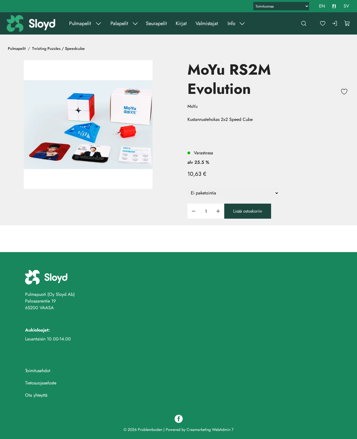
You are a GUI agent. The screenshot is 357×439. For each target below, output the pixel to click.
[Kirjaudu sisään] (335, 23)
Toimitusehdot (37, 370)
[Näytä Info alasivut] (242, 23)
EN (322, 6)
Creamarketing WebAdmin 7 (210, 429)
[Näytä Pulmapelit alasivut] (98, 23)
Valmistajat (207, 23)
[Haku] (304, 23)
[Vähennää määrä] (193, 211)
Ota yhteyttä (36, 395)
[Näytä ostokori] (347, 23)
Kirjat (181, 23)
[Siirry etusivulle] (32, 23)
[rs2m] (88, 124)
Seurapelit (156, 23)
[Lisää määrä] (218, 211)
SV (346, 6)
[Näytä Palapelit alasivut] (135, 23)
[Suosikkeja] (323, 23)
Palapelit (119, 23)
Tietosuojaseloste (40, 383)
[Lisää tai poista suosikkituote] (344, 92)
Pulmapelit (80, 23)
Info (231, 23)
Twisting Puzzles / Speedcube (58, 48)
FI (334, 6)
